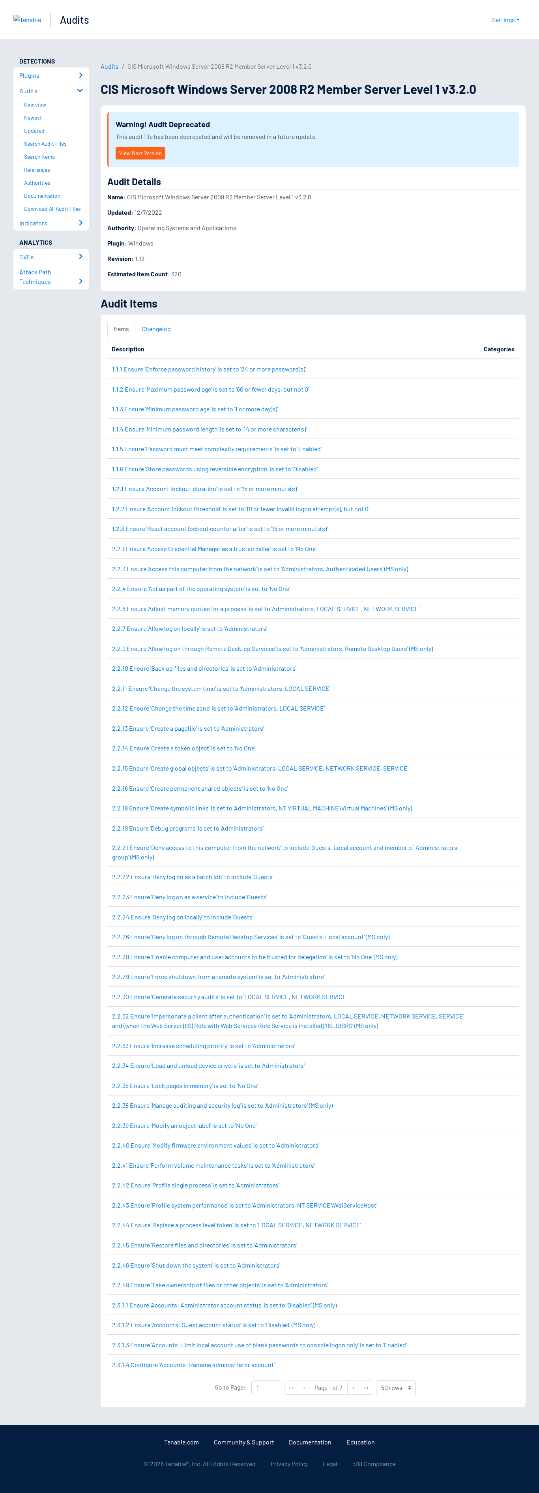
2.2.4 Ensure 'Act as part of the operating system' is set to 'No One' (201, 588)
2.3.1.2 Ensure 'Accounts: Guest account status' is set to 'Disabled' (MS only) (213, 1324)
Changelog (156, 328)
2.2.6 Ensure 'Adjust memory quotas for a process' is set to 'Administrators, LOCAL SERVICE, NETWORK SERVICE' (265, 608)
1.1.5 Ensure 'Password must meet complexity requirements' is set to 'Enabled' (217, 448)
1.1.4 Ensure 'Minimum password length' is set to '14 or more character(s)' (209, 429)
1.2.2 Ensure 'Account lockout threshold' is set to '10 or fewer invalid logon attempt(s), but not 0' (240, 508)
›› (368, 1387)
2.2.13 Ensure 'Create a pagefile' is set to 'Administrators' (188, 728)
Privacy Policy (289, 1463)
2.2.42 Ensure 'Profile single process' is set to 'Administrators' (195, 1185)
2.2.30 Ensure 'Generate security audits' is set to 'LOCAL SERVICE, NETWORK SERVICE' (229, 996)
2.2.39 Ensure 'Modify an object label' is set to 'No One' (184, 1125)
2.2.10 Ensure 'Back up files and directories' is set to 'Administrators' (204, 668)
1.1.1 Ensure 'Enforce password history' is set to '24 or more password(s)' (209, 369)
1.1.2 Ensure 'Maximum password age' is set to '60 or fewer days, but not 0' (210, 389)
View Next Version (140, 153)
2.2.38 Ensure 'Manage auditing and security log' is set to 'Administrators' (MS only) (222, 1105)
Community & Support (244, 1442)
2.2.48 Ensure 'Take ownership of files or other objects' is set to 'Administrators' (220, 1285)
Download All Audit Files (52, 208)
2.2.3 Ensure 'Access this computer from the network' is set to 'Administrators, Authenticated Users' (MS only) (260, 568)
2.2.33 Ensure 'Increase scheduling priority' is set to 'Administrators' (203, 1045)
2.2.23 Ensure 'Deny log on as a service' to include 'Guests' (189, 896)
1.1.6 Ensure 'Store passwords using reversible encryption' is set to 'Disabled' (215, 469)
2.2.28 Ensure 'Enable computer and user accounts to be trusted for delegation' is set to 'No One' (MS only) (254, 956)
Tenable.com (181, 1442)
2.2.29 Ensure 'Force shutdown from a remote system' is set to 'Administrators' (218, 976)
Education (360, 1442)
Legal (330, 1463)
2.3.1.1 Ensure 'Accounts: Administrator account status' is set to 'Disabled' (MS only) (224, 1305)
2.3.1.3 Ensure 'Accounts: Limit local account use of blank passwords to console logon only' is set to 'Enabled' (259, 1345)
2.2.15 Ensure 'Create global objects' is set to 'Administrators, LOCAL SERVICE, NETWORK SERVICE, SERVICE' (260, 768)
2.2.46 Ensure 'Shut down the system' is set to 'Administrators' (196, 1265)
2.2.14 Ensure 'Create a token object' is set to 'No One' (183, 748)
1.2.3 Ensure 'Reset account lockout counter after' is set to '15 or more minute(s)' (220, 528)
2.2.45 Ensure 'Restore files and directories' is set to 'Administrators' (204, 1245)
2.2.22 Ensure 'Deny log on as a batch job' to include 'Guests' (192, 876)
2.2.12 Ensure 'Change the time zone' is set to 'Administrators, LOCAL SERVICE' (218, 708)
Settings (503, 19)
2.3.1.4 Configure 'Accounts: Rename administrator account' (193, 1364)
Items (121, 328)
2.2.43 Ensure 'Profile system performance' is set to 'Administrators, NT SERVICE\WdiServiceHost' (244, 1205)
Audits (74, 19)
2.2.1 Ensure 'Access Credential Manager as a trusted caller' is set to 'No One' (214, 548)
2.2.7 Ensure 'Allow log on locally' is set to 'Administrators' (189, 628)
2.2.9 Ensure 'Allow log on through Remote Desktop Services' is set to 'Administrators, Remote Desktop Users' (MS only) (272, 648)
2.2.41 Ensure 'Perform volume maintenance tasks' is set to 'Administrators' (213, 1165)
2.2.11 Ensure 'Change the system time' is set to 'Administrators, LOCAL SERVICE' (221, 688)
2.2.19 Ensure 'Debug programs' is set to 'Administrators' (188, 828)
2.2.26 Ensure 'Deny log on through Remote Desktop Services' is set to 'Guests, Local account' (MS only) (250, 936)
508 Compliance (374, 1463)
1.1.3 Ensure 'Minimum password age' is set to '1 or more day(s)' (195, 409)
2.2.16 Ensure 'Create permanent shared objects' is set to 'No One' (200, 788)
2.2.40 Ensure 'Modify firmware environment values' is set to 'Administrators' (215, 1145)
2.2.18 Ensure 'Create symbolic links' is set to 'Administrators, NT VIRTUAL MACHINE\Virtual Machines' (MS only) (262, 808)
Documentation (310, 1442)
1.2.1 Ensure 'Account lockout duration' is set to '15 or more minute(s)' (205, 488)
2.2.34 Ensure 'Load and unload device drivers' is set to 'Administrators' (208, 1065)
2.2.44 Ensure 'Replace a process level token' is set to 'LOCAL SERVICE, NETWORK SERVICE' (236, 1225)
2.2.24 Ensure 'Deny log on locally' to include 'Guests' (182, 917)
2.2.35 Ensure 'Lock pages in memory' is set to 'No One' (185, 1085)
